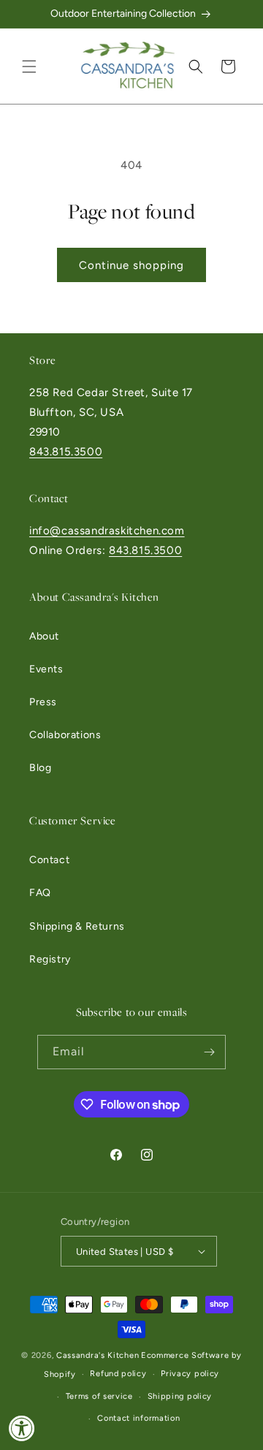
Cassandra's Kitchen (97, 1355)
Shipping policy (180, 1396)
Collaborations (65, 735)
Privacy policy (190, 1373)
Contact (49, 860)
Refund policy (118, 1373)
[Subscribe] (209, 1052)
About (44, 636)
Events (46, 669)
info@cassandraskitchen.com (107, 530)
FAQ (40, 893)
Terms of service (99, 1396)
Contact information (138, 1418)
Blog (40, 768)
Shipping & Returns (77, 926)
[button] (29, 66)
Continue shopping (131, 265)
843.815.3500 (65, 451)
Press (43, 702)
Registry (50, 959)
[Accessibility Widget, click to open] (22, 1428)
